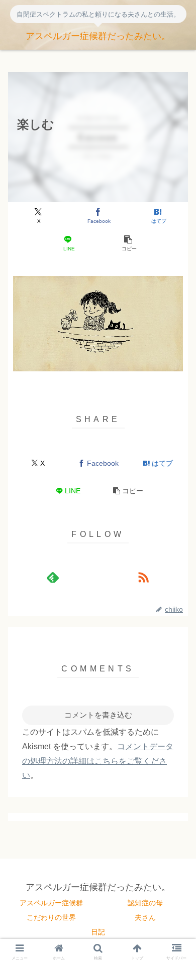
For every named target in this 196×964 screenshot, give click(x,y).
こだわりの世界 (51, 917)
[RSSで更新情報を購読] (143, 577)
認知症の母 (145, 903)
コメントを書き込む (98, 715)
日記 (98, 932)
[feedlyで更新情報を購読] (52, 577)
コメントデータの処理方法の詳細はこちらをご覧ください (97, 761)
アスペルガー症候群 (51, 903)
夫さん (145, 917)
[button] (128, 243)
